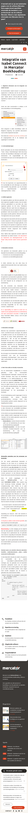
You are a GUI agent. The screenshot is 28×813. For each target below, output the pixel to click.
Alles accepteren (18, 807)
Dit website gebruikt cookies (14, 771)
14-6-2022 (12, 721)
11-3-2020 (12, 730)
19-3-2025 (12, 714)
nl (23, 42)
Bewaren (8, 804)
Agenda (8, 39)
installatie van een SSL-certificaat (16, 135)
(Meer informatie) (17, 781)
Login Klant (22, 39)
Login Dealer (15, 39)
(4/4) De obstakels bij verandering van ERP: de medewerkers (16, 726)
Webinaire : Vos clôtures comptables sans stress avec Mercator (14, 748)
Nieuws (3, 39)
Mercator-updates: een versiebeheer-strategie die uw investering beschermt (17, 710)
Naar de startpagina (14, 33)
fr (21, 42)
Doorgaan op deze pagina (14, 28)
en (26, 42)
